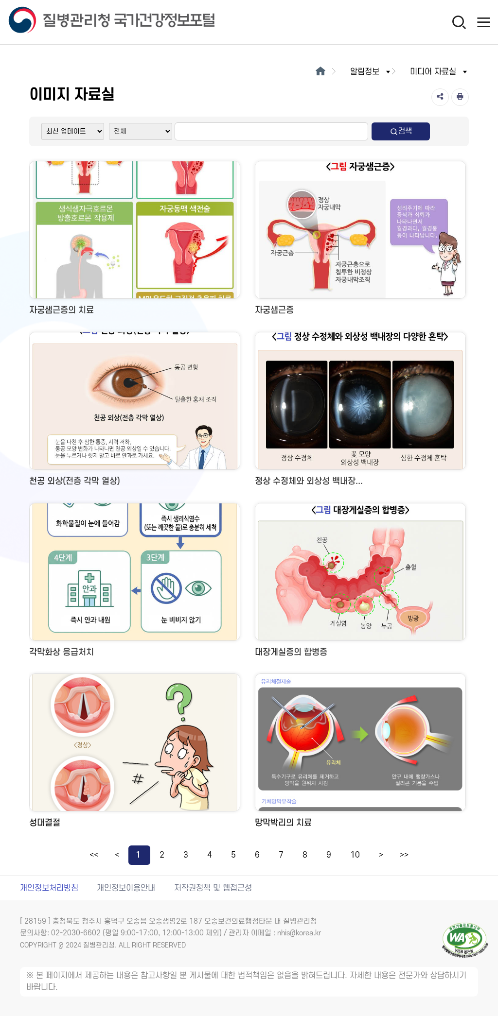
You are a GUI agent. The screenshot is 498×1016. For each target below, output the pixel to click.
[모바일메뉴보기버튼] (483, 22)
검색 (405, 131)
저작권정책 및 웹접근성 (213, 888)
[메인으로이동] (320, 72)
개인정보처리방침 (49, 888)
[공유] (440, 97)
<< (93, 855)
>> (404, 855)
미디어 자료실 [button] (433, 72)
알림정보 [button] (364, 72)
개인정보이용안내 (126, 888)
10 (355, 855)
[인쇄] (460, 97)
